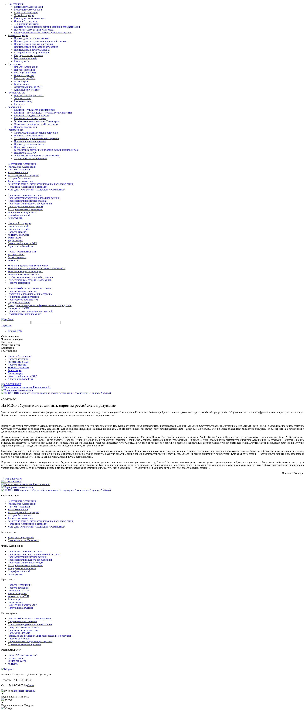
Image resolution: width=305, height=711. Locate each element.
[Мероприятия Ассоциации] (17, 390)
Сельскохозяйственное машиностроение (36, 132)
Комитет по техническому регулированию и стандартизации (47, 26)
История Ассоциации (25, 21)
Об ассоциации (16, 4)
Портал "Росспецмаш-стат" (29, 95)
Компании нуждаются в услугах (31, 115)
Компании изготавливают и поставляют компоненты (43, 112)
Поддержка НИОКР (25, 152)
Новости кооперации (25, 127)
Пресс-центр (14, 64)
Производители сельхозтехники (31, 38)
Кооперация (14, 107)
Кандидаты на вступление (28, 55)
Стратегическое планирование (30, 158)
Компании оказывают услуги (30, 118)
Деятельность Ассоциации (28, 6)
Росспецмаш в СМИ (25, 72)
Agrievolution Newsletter (26, 89)
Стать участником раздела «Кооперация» (36, 124)
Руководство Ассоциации (28, 9)
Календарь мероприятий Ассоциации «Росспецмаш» (42, 32)
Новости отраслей (24, 75)
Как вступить (21, 61)
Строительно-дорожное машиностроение (36, 138)
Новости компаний (24, 69)
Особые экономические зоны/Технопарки (36, 121)
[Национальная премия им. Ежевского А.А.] (25, 387)
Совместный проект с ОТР (28, 87)
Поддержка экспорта (25, 147)
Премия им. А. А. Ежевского (23, 540)
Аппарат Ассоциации (26, 12)
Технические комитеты (26, 24)
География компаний (25, 58)
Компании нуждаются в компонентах (34, 109)
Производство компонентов (29, 144)
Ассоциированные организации (31, 52)
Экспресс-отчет (22, 98)
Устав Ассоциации (24, 15)
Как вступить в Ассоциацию (29, 18)
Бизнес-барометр (23, 101)
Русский (7, 325)
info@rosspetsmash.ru (24, 690)
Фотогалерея (21, 81)
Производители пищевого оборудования (36, 46)
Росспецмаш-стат (17, 92)
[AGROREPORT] (11, 384)
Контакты (19, 104)
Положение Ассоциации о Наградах (34, 29)
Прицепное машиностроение (30, 141)
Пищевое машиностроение (28, 135)
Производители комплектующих (32, 49)
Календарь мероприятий (21, 537)
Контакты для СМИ (24, 78)
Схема (30, 685)
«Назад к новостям (11, 478)
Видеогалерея (21, 84)
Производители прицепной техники (34, 44)
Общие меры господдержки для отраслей (36, 155)
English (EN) (15, 331)
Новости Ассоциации (26, 67)
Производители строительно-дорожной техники (40, 41)
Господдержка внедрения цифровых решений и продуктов (46, 149)
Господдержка (15, 129)
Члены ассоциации (18, 35)
